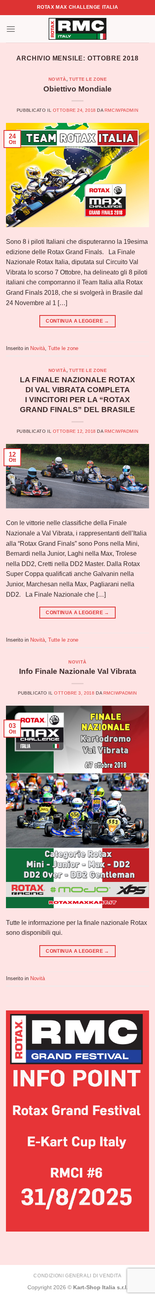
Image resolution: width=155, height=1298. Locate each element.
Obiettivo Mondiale (77, 89)
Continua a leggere (77, 321)
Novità (57, 79)
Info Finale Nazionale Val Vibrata (77, 671)
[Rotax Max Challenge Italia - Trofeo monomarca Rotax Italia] (77, 29)
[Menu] (10, 29)
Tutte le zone (88, 79)
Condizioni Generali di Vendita (77, 1276)
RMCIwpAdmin (121, 110)
